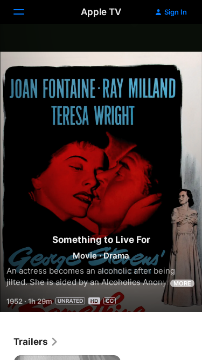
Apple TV (101, 11)
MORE (182, 283)
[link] (36, 342)
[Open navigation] (25, 12)
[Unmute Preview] (172, 45)
